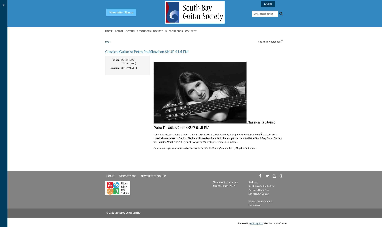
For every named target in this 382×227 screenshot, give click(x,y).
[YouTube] (274, 176)
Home (110, 176)
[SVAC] (117, 193)
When (116, 59)
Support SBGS (127, 176)
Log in (268, 4)
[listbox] (271, 41)
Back (107, 41)
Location (115, 67)
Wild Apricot (256, 223)
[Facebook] (260, 176)
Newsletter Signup (153, 176)
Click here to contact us (225, 182)
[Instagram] (281, 176)
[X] (267, 176)
